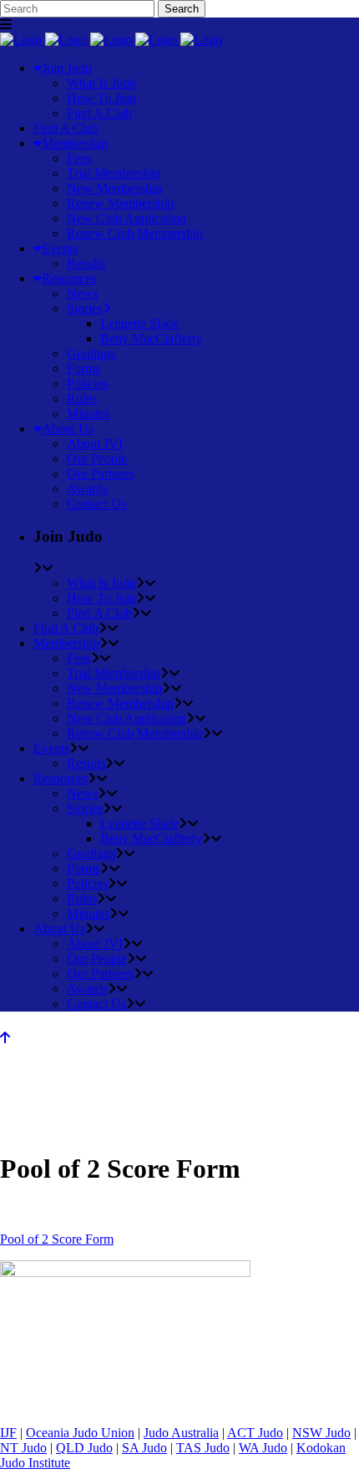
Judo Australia (181, 1433)
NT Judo (23, 1448)
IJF (8, 1433)
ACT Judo (255, 1433)
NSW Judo (321, 1433)
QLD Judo (84, 1448)
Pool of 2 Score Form (57, 1239)
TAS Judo (203, 1448)
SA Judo (144, 1448)
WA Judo (263, 1448)
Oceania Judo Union (80, 1433)
